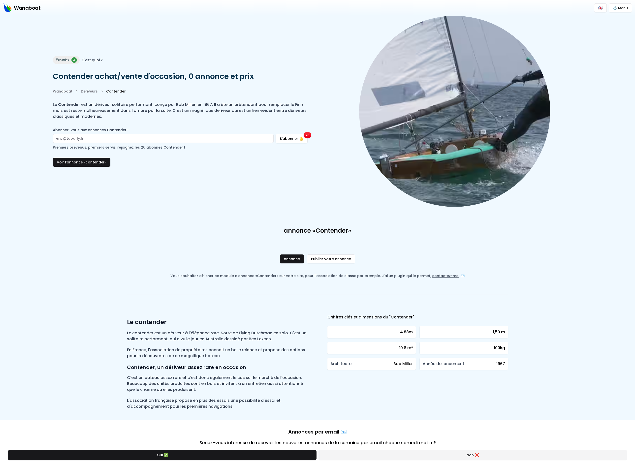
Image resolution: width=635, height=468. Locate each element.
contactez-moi (445, 275)
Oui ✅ (162, 455)
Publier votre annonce (331, 258)
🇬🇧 (600, 7)
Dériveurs (89, 91)
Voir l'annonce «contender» (81, 162)
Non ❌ (473, 455)
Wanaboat (62, 91)
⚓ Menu (620, 7)
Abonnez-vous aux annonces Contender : (90, 129)
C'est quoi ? (92, 60)
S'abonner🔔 (294, 137)
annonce (292, 258)
